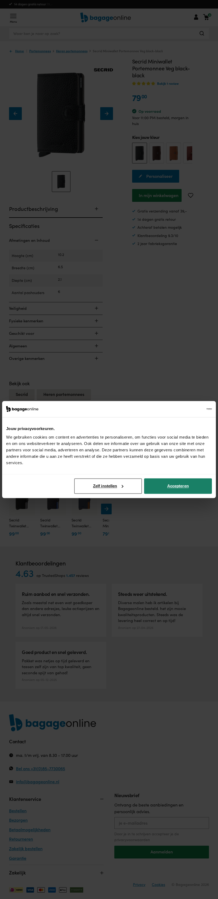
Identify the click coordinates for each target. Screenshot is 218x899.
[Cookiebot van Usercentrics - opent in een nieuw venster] (188, 409)
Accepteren (178, 486)
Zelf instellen (105, 486)
